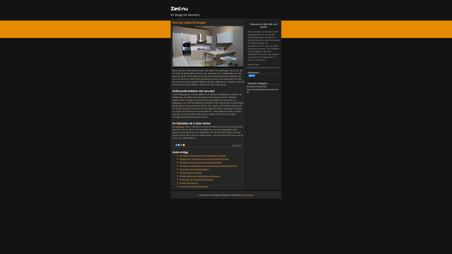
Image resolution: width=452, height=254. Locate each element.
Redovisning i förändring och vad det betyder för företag (204, 158)
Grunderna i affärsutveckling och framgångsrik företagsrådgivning (208, 165)
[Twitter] (179, 145)
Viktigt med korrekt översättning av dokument (200, 176)
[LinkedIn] (181, 145)
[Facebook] (176, 145)
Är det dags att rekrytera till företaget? (196, 179)
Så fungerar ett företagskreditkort (194, 169)
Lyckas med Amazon (189, 182)
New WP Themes (247, 195)
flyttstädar (180, 126)
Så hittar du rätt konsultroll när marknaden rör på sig (203, 155)
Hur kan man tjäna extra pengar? (194, 186)
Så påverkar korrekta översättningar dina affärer (201, 162)
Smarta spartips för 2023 (191, 172)
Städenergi (177, 102)
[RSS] (184, 145)
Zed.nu (179, 9)
